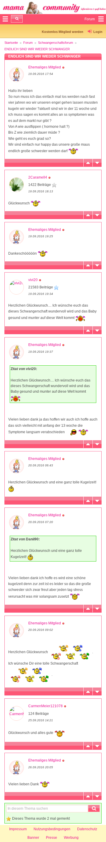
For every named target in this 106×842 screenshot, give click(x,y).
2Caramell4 (37, 177)
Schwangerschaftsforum (55, 42)
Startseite (11, 42)
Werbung (71, 838)
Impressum (18, 829)
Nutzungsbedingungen (52, 829)
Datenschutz (87, 829)
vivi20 (33, 280)
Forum (28, 42)
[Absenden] (17, 19)
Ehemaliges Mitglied (44, 67)
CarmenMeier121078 (45, 706)
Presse (51, 838)
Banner (33, 838)
